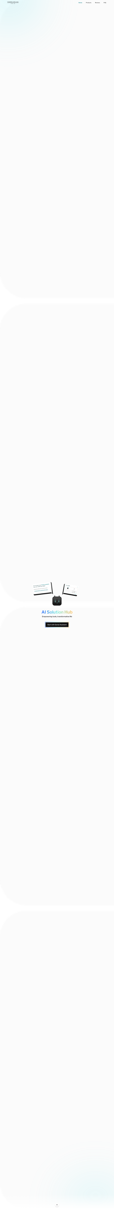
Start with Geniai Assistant (57, 625)
